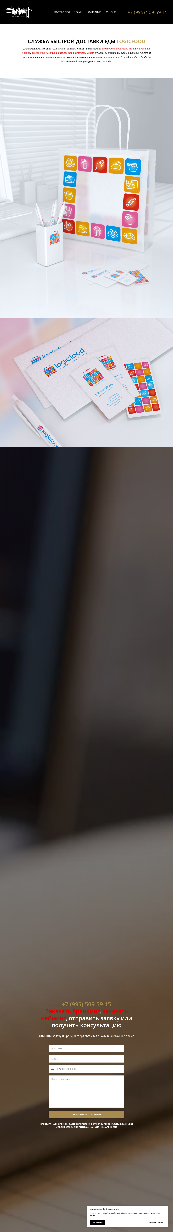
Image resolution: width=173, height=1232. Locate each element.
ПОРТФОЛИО (62, 12)
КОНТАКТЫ (112, 12)
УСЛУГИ (79, 12)
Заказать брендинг (72, 1011)
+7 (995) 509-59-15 (147, 12)
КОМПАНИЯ (94, 12)
